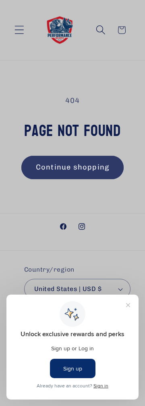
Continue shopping (72, 167)
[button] (19, 30)
